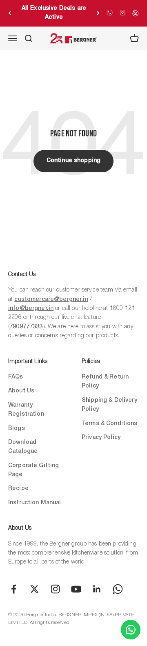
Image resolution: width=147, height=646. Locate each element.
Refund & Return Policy (105, 381)
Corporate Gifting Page (33, 470)
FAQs (15, 377)
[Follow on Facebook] (13, 589)
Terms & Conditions (110, 423)
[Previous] (9, 13)
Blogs (16, 428)
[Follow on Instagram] (55, 589)
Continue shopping (73, 160)
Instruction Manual (34, 503)
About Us (21, 391)
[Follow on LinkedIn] (96, 589)
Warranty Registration (26, 410)
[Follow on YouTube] (76, 589)
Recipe (18, 488)
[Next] (98, 13)
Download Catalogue (23, 447)
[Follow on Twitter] (34, 589)
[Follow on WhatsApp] (117, 589)
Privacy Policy (101, 437)
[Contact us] (130, 629)
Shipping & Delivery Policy (109, 405)
